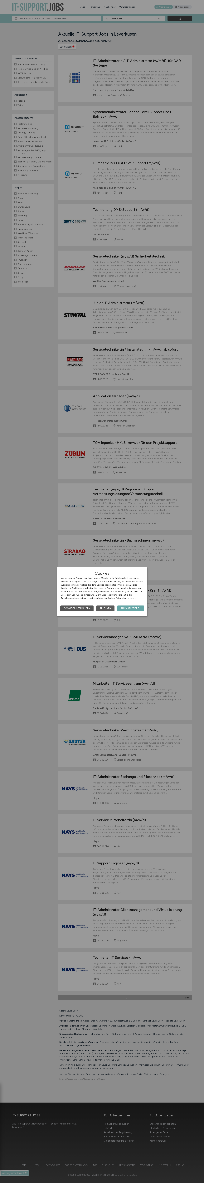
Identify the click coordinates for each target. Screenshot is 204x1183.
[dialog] (102, 591)
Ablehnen (105, 608)
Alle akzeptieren (130, 608)
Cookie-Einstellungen (77, 608)
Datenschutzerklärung (126, 598)
